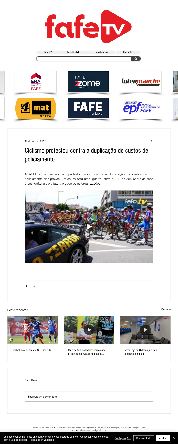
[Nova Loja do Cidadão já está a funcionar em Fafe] (145, 330)
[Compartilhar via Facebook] (26, 286)
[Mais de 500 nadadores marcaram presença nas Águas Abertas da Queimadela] (89, 330)
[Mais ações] (151, 141)
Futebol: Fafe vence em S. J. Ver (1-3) (31, 350)
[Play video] (89, 226)
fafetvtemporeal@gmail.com (92, 430)
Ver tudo (166, 309)
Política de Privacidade (41, 439)
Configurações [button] (123, 438)
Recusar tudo (143, 438)
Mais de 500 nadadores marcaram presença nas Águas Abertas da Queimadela (86, 352)
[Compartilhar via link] (35, 286)
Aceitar (163, 438)
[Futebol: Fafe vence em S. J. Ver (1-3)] (32, 330)
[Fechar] (174, 438)
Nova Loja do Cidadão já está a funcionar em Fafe (140, 352)
